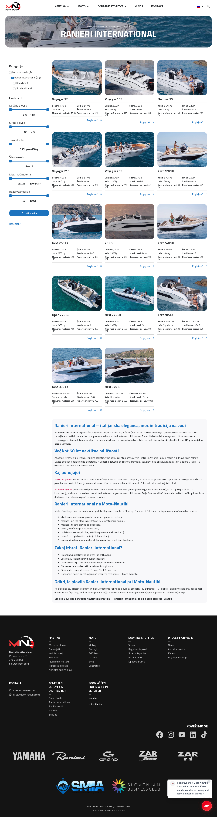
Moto (82, 6)
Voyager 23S (113, 170)
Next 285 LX (165, 314)
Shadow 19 (165, 99)
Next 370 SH (113, 386)
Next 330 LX (60, 386)
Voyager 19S (113, 99)
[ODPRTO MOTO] (87, 6)
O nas (139, 6)
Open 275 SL (60, 314)
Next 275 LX (113, 314)
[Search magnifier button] (208, 6)
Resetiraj (14, 224)
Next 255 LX (60, 242)
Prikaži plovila (29, 213)
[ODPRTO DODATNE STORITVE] (125, 6)
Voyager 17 (60, 99)
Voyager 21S (60, 170)
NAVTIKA (54, 637)
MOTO (92, 637)
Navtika (60, 6)
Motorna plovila (107, 26)
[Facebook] (159, 734)
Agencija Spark (118, 810)
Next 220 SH (165, 170)
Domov (89, 26)
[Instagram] (170, 734)
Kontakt (157, 6)
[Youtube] (182, 734)
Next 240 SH (165, 242)
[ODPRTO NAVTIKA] (68, 6)
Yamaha (93, 698)
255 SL (109, 242)
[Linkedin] (193, 734)
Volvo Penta (95, 704)
